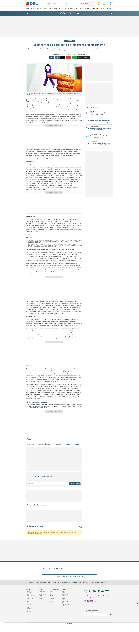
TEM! (49, 582)
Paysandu (41, 598)
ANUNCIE (54, 582)
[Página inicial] (28, 13)
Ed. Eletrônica (65, 594)
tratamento (76, 444)
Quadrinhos (52, 600)
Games (51, 597)
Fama (51, 594)
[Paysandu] (110, 8)
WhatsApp (78, 404)
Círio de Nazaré (29, 598)
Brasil (27, 601)
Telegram (30, 406)
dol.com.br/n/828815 (41, 407)
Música (51, 595)
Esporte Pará (42, 591)
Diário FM (64, 600)
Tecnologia (28, 604)
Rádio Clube (65, 601)
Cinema (51, 592)
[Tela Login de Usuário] (112, 8)
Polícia (27, 600)
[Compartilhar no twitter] (62, 57)
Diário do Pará (29, 592)
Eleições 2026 (29, 608)
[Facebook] (101, 8)
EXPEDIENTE (104, 582)
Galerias (64, 591)
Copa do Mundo (42, 594)
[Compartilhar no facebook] (57, 57)
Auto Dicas (28, 611)
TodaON (51, 602)
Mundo (27, 602)
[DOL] (32, 3)
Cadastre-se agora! (75, 483)
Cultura (51, 591)
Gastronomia (29, 613)
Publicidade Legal (94, 582)
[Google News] (83, 57)
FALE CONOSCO (29, 582)
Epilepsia (48, 444)
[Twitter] (99, 8)
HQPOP (51, 601)
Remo (40, 597)
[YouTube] (105, 8)
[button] (39, 8)
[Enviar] (111, 614)
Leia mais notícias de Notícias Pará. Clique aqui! (69, 576)
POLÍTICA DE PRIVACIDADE (64, 582)
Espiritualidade (29, 610)
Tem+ (63, 602)
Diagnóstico (41, 444)
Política (27, 607)
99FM (63, 598)
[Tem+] (95, 8)
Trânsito (28, 605)
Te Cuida (28, 597)
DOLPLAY (64, 592)
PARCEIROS (85, 582)
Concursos (64, 595)
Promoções (52, 598)
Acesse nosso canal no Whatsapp (57, 159)
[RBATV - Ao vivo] (110, 3)
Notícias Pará (29, 591)
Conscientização (31, 444)
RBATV (64, 597)
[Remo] (108, 8)
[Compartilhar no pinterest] (68, 57)
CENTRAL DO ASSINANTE (41, 582)
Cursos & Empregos (30, 595)
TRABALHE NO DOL (76, 582)
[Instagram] (103, 8)
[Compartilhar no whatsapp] (74, 57)
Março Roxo (57, 444)
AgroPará (28, 594)
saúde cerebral (66, 444)
